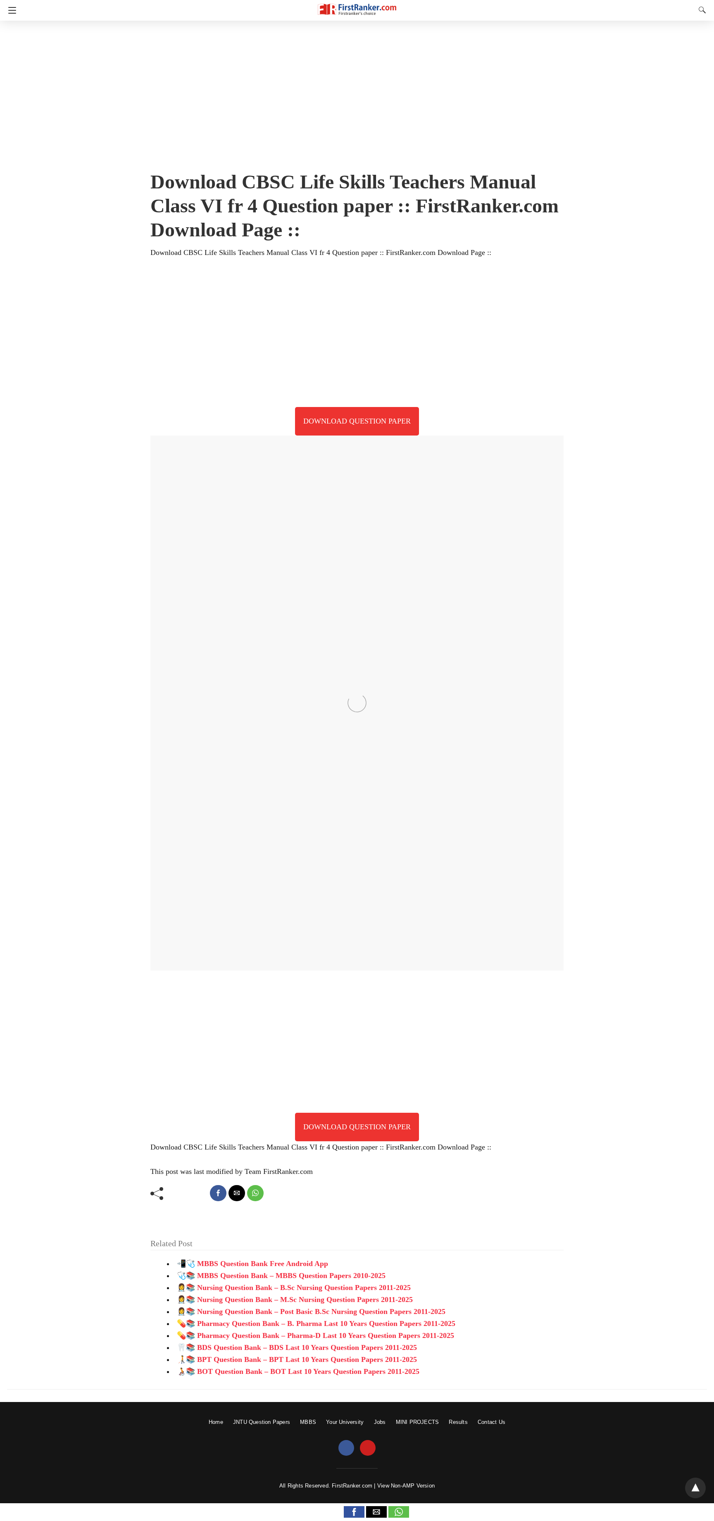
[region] (357, 93)
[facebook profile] (346, 1448)
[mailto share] (236, 1193)
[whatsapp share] (255, 1193)
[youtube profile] (368, 1448)
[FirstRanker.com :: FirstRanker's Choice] (357, 5)
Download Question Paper (357, 421)
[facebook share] (218, 1193)
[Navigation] (10, 10)
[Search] (700, 10)
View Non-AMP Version (406, 1486)
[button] (354, 1512)
